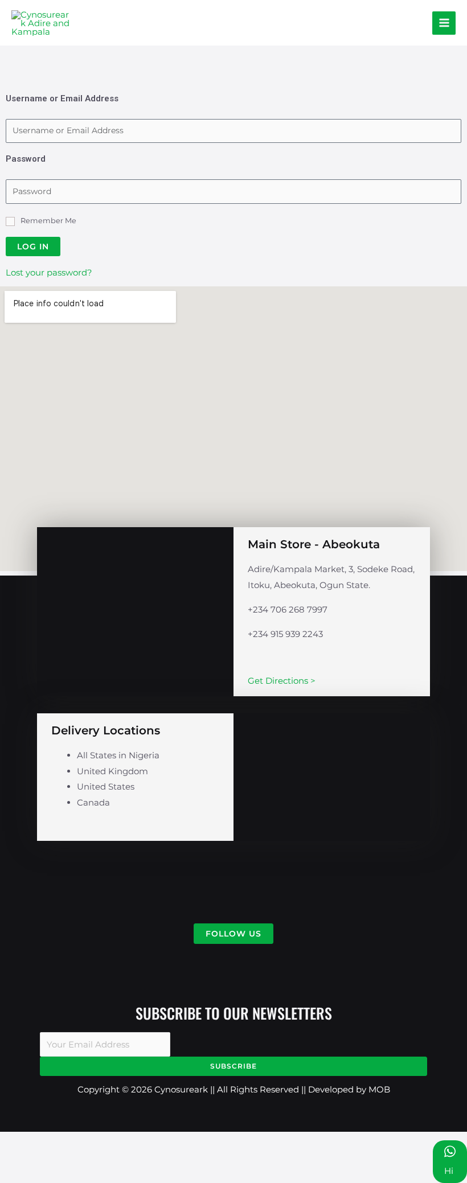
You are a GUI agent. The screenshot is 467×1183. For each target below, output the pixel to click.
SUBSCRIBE (233, 1066)
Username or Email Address (62, 98)
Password (26, 159)
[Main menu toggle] (444, 23)
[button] (233, 933)
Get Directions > (282, 680)
